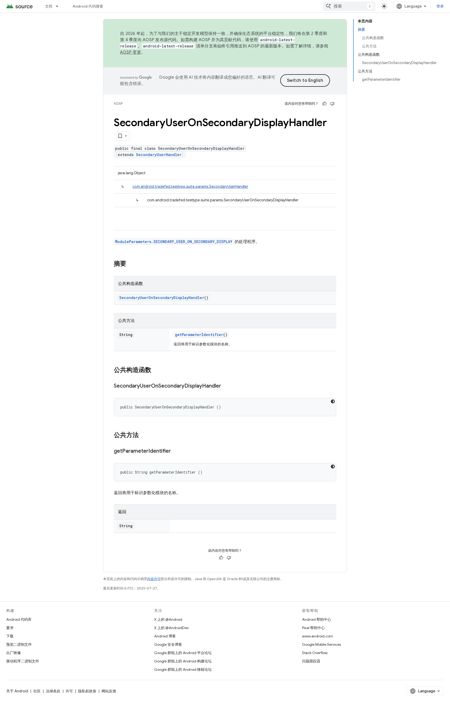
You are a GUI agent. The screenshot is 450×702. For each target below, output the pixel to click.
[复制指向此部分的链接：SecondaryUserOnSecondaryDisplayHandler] (226, 386)
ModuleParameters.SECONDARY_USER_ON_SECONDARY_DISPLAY (173, 241)
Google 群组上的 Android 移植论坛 (183, 669)
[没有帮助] (332, 104)
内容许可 (154, 579)
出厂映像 (13, 652)
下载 (10, 636)
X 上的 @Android (168, 619)
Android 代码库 (19, 619)
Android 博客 (165, 636)
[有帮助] (324, 104)
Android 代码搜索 (88, 6)
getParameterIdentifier (199, 334)
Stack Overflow (315, 652)
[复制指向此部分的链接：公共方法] (144, 435)
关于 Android (17, 691)
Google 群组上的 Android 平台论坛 (183, 652)
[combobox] (349, 6)
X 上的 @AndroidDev (171, 627)
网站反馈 (109, 691)
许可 (69, 691)
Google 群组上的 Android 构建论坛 (183, 661)
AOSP (118, 103)
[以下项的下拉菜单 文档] (59, 6)
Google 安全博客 (168, 644)
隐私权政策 (87, 691)
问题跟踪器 (311, 661)
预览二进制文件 (19, 644)
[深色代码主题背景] (333, 401)
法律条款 (53, 691)
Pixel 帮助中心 (313, 627)
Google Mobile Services (321, 644)
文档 (49, 6)
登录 (440, 6)
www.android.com (317, 636)
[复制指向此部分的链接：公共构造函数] (156, 370)
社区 (37, 691)
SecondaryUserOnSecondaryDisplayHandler (161, 297)
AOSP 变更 (130, 52)
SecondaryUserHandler (159, 154)
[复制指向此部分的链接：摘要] (131, 264)
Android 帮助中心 (316, 619)
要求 (10, 627)
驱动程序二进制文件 (22, 661)
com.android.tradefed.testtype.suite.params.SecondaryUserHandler (190, 186)
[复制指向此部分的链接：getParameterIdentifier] (176, 451)
